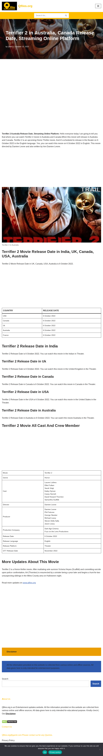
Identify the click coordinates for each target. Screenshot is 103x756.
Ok (45, 752)
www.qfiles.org (29, 583)
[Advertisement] (51, 77)
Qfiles (10, 47)
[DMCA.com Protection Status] (9, 722)
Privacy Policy (8, 740)
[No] (100, 749)
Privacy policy (55, 752)
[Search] (66, 15)
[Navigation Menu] (98, 6)
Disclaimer (11, 714)
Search (5, 679)
